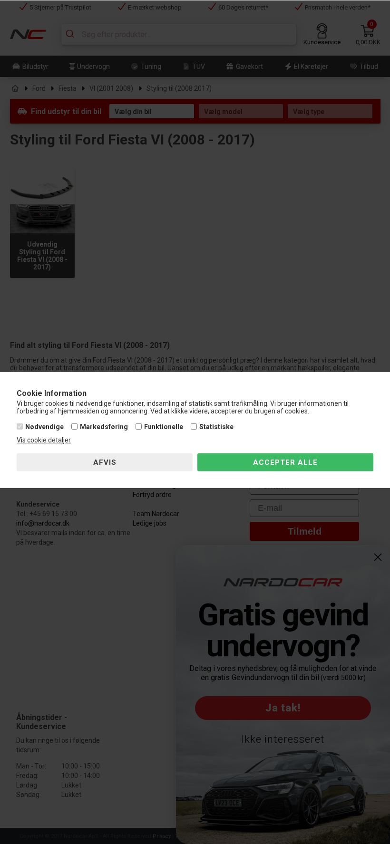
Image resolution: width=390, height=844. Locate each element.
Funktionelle (163, 427)
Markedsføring (104, 427)
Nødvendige (44, 427)
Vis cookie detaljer (44, 440)
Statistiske (216, 427)
